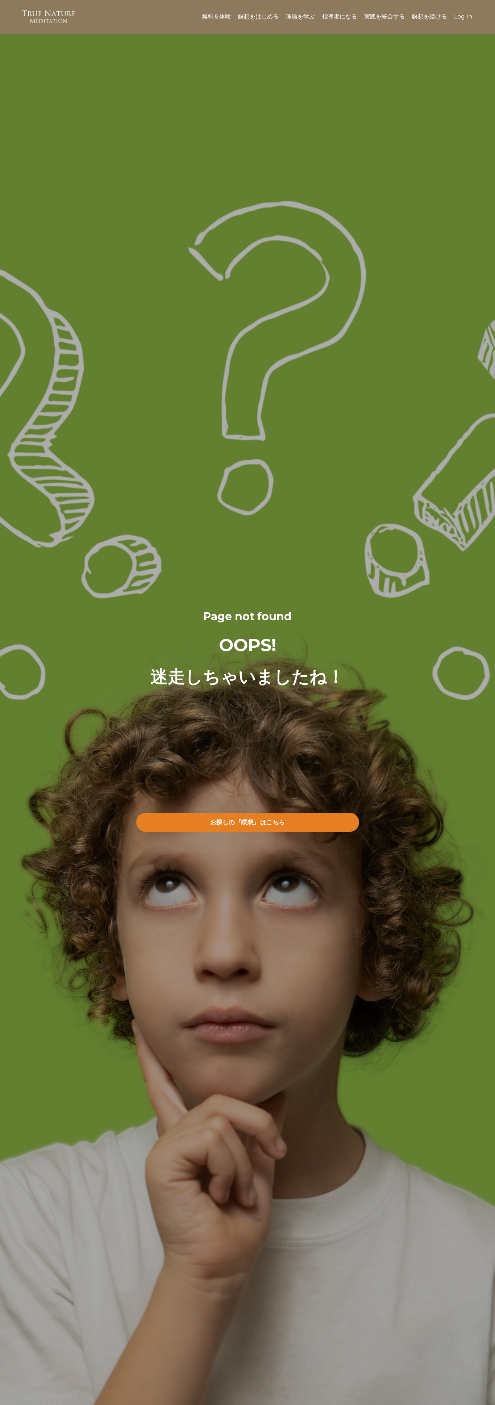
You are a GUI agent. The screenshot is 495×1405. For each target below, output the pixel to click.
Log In (463, 16)
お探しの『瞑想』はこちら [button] (247, 822)
